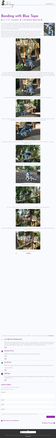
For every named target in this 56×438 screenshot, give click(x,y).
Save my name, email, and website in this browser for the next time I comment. (19, 414)
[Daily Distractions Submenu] (54, 4)
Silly (42, 19)
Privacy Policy (28, 436)
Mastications (29, 19)
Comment (3, 392)
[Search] (21, 432)
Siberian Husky (36, 19)
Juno (25, 19)
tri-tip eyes (50, 335)
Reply (5, 347)
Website (3, 409)
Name (2, 400)
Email (2, 404)
